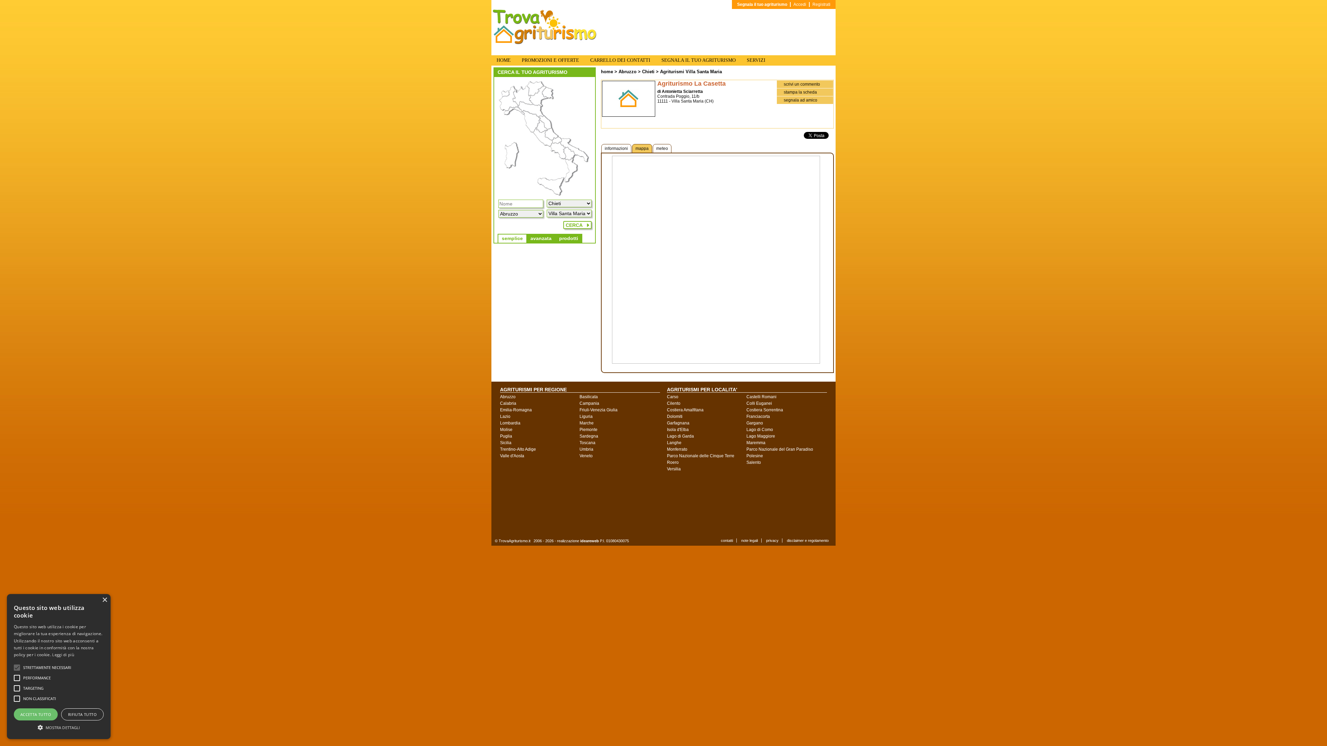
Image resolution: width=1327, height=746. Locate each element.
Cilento (673, 403)
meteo (662, 148)
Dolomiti (675, 416)
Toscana (587, 442)
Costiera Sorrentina (764, 410)
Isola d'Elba (678, 429)
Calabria (508, 403)
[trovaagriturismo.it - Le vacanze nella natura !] (544, 42)
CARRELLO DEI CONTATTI (620, 60)
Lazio (505, 416)
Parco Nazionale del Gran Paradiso (779, 449)
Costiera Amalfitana (685, 410)
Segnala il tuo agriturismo (762, 4)
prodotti (568, 238)
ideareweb (589, 541)
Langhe (674, 442)
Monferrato (677, 449)
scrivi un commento (802, 84)
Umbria (586, 449)
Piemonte (588, 429)
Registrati (821, 4)
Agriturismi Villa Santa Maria (691, 71)
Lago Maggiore (760, 436)
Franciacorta (758, 416)
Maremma (755, 442)
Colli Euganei (759, 403)
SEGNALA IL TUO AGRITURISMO (698, 60)
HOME (504, 60)
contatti (727, 540)
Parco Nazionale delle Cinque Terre (700, 455)
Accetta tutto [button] (35, 714)
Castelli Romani (761, 396)
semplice (512, 238)
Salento (753, 462)
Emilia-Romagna (516, 410)
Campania (589, 403)
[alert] (59, 666)
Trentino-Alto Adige (518, 449)
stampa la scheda (800, 92)
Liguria (586, 416)
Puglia (506, 436)
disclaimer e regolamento (808, 540)
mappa (642, 148)
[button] (47, 668)
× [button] (104, 600)
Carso (672, 396)
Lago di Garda (680, 436)
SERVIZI (756, 60)
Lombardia (510, 423)
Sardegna (589, 436)
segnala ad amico (800, 100)
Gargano (754, 423)
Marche (587, 423)
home (607, 71)
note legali (749, 540)
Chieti (648, 71)
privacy (772, 540)
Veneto (586, 455)
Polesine (754, 455)
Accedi (799, 4)
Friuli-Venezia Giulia (599, 410)
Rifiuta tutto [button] (82, 714)
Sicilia (505, 442)
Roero (673, 462)
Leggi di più (63, 654)
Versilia (674, 469)
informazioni (616, 148)
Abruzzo (628, 71)
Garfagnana (678, 423)
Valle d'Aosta (512, 455)
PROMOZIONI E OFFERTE (550, 60)
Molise (506, 429)
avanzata (541, 238)
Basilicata (589, 396)
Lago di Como (759, 429)
